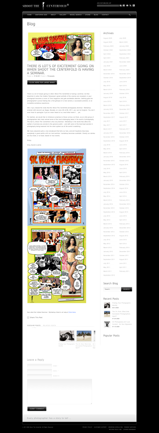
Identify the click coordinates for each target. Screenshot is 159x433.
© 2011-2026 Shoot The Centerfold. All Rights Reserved (37, 427)
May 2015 (106, 172)
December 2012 (124, 228)
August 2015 (123, 164)
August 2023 (107, 42)
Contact (105, 15)
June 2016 (123, 145)
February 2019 (124, 89)
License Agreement (129, 429)
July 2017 (106, 121)
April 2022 (107, 54)
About (53, 15)
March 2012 (107, 247)
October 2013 (124, 208)
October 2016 (124, 137)
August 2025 (107, 38)
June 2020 (123, 66)
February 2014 (124, 200)
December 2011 (124, 251)
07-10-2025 (116, 326)
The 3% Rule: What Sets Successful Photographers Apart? (84, 346)
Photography (51, 76)
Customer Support (100, 427)
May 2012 (106, 243)
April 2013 (123, 220)
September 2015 (109, 164)
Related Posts (49, 325)
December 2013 (124, 204)
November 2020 (124, 62)
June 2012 (123, 239)
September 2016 (109, 141)
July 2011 (106, 263)
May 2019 (106, 85)
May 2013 (106, 220)
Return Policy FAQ (115, 429)
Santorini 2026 (41, 15)
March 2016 (107, 153)
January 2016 (108, 157)
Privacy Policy (87, 427)
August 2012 (123, 236)
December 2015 (124, 157)
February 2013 (124, 224)
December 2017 (124, 109)
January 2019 (108, 93)
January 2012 (108, 251)
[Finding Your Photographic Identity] (107, 305)
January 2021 (108, 62)
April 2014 (123, 196)
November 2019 (124, 74)
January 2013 (108, 228)
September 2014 (109, 188)
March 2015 (107, 176)
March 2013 (107, 224)
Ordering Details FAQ (115, 427)
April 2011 (123, 267)
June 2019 (123, 81)
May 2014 (106, 196)
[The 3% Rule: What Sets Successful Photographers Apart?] (107, 314)
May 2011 (106, 267)
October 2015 (124, 160)
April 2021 (107, 58)
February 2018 (124, 105)
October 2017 (124, 113)
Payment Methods (130, 427)
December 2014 (124, 180)
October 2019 (108, 78)
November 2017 (108, 113)
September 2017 (109, 117)
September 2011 (109, 259)
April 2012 (123, 243)
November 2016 (108, 137)
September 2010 (109, 275)
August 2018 (107, 97)
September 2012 (109, 236)
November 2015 (108, 160)
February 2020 (124, 70)
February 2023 (108, 46)
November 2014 (108, 184)
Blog (96, 15)
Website (56, 376)
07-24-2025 (116, 318)
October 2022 (108, 50)
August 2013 (123, 212)
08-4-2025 (115, 307)
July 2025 (122, 38)
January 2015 (108, 180)
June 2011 (123, 263)
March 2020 (107, 70)
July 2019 (106, 81)
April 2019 (123, 85)
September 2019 (125, 78)
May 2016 (106, 149)
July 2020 (106, 66)
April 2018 (123, 101)
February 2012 (124, 247)
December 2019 (108, 74)
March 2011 (107, 271)
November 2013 (108, 208)
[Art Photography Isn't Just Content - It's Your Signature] (107, 324)
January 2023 (124, 46)
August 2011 (123, 259)
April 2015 (123, 172)
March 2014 (107, 200)
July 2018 (122, 97)
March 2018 (107, 105)
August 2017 (123, 117)
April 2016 (123, 149)
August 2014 (123, 188)
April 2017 (123, 125)
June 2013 (123, 216)
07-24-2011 (37, 76)
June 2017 (123, 121)
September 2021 (125, 54)
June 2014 (123, 192)
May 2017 (106, 125)
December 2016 (124, 133)
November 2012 (108, 232)
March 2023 (123, 42)
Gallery (63, 15)
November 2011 (108, 255)
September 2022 (125, 50)
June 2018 (107, 101)
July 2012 (106, 239)
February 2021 (124, 58)
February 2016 (124, 153)
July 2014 (106, 192)
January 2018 (108, 109)
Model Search (76, 15)
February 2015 (124, 176)
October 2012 (124, 232)
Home (29, 15)
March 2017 (107, 129)
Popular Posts (34, 325)
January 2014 (108, 204)
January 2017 (108, 133)
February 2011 (124, 271)
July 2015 (106, 168)
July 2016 (106, 145)
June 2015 (123, 168)
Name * (55, 366)
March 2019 (107, 89)
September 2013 (109, 212)
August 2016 (123, 141)
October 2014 (124, 184)
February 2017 (124, 129)
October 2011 (124, 255)
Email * (56, 371)
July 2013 (106, 216)
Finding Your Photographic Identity (67, 345)
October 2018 (124, 93)
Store (87, 15)
